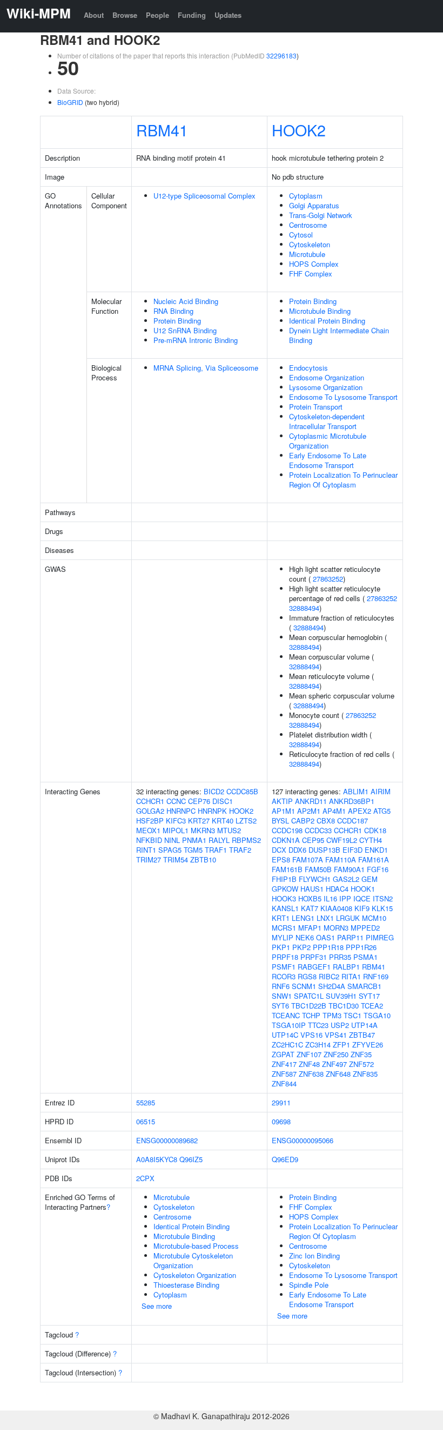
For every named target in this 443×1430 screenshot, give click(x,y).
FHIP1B (284, 879)
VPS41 (336, 1035)
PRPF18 (285, 957)
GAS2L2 (346, 879)
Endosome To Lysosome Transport (343, 397)
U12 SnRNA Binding (185, 330)
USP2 (340, 1025)
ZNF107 (309, 1054)
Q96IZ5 (191, 1159)
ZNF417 (284, 1064)
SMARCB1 (364, 986)
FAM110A (340, 859)
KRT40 (222, 820)
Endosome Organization (326, 377)
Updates (227, 15)
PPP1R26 (361, 947)
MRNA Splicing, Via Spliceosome (205, 368)
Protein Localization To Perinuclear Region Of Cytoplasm (343, 480)
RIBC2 (329, 976)
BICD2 (214, 791)
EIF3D (353, 850)
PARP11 (350, 937)
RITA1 (351, 976)
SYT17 (369, 996)
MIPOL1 (176, 830)
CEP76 (199, 801)
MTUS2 (229, 830)
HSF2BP (150, 820)
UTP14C (285, 1035)
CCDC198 (287, 830)
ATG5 (382, 811)
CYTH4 (370, 840)
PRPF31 (313, 957)
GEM (369, 879)
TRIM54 (175, 859)
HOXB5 (309, 898)
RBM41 (162, 129)
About (94, 15)
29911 (281, 1102)
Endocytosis (308, 368)
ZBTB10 (203, 859)
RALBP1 (346, 966)
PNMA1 (194, 840)
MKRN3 (203, 830)
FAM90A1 (349, 869)
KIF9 (362, 908)
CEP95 (313, 840)
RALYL (219, 840)
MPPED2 (365, 927)
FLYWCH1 (315, 879)
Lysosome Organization (326, 387)
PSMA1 (365, 957)
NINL (172, 840)
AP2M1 (308, 811)
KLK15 (382, 908)
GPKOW (285, 889)
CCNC (176, 801)
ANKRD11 (311, 801)
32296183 (281, 55)
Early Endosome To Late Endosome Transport (327, 460)
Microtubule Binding (320, 311)
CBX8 (326, 820)
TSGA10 (377, 1015)
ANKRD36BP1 (351, 801)
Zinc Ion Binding (314, 1255)
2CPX (145, 1178)
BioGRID (70, 102)
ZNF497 (334, 1064)
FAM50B (318, 869)
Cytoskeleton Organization (194, 1275)
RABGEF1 (314, 966)
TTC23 (318, 1025)
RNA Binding (173, 311)
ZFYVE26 (367, 1044)
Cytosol (301, 234)
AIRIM (381, 791)
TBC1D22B (308, 1005)
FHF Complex (310, 273)
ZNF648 (338, 1074)
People (157, 15)
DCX (279, 850)
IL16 (330, 898)
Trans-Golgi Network (320, 215)
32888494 (304, 608)
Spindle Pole (308, 1285)
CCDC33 (318, 830)
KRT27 (199, 820)
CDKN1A (286, 840)
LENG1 (303, 918)
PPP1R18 (328, 947)
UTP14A (364, 1025)
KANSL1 (285, 908)
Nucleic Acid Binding (185, 301)
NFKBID (149, 840)
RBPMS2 (246, 840)
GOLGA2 (150, 811)
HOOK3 (284, 898)
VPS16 (311, 1035)
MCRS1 (284, 927)
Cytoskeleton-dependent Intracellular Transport (327, 421)
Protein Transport (316, 406)
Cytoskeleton (309, 244)
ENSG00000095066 (302, 1140)
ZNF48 (309, 1064)
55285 (145, 1102)
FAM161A (373, 859)
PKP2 (301, 947)
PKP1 (281, 947)
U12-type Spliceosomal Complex (204, 195)
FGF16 (377, 869)
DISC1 (222, 801)
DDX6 (297, 850)
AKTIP (282, 801)
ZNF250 (336, 1054)
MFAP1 (309, 927)
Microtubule (307, 254)
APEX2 (359, 811)
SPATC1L (309, 996)
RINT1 (146, 850)
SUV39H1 (341, 996)
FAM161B (287, 869)
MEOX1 (148, 830)
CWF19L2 (341, 840)
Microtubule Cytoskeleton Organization (193, 1260)
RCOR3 (284, 976)
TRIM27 (148, 859)
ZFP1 (341, 1044)
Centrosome (308, 225)
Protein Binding (177, 320)
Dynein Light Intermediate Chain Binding (339, 335)
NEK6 (305, 937)
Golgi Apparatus (314, 205)
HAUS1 (312, 889)
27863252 (328, 579)
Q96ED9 (285, 1159)
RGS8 (307, 976)
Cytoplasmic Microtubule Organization (327, 441)
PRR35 (340, 957)
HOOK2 (299, 129)
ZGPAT (283, 1054)
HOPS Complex (314, 264)
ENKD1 (376, 850)
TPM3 (332, 1015)
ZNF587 (284, 1074)
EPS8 (281, 859)
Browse (124, 15)
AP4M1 (334, 811)
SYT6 (280, 1005)
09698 (281, 1121)
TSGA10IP (289, 1025)
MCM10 (374, 918)
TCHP (311, 1015)
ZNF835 (365, 1074)
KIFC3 (176, 820)
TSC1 (352, 1015)
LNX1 (325, 918)
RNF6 (281, 986)
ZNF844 (284, 1083)
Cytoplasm (306, 195)
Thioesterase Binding (186, 1285)
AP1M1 (283, 811)
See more (157, 1306)
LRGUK (348, 918)
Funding (192, 15)
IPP (345, 898)
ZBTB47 (362, 1035)
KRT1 (281, 918)
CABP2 (302, 820)
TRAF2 (240, 850)
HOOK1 (363, 889)
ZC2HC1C (287, 1044)
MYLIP (282, 937)
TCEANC (286, 1015)
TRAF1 (216, 850)
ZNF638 (311, 1074)
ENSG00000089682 (167, 1140)
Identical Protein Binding (327, 320)
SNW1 (282, 996)
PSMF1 (284, 966)
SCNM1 (304, 986)
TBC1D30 (343, 1005)
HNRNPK (212, 811)
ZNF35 (361, 1054)
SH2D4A (331, 986)
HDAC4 (337, 889)
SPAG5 (170, 850)
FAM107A (307, 859)
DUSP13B (324, 850)
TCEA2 (372, 1005)
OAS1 (325, 937)
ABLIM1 (355, 791)
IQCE (362, 898)
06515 (145, 1121)
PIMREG (380, 937)
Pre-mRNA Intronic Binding (195, 340)
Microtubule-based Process (196, 1246)
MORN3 (336, 927)
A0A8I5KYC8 (156, 1159)
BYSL (280, 820)
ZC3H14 (318, 1044)
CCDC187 (352, 820)
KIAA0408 (336, 908)
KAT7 (309, 908)
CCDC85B (242, 791)
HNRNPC (181, 811)
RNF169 (375, 976)
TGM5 (193, 850)
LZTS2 (246, 820)
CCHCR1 (150, 801)
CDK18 (375, 830)
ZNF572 (361, 1064)
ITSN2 (383, 898)
